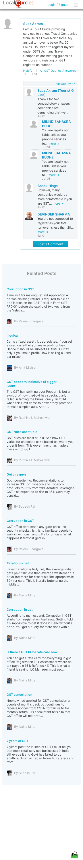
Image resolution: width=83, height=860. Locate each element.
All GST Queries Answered (58, 70)
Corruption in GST (20, 289)
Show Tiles (76, 5)
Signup (63, 4)
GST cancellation (19, 694)
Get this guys (17, 474)
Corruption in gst (20, 609)
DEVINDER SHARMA (53, 214)
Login (52, 4)
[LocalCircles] (18, 4)
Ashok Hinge (47, 186)
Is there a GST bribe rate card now (32, 652)
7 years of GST (17, 741)
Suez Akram (33, 24)
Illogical (13, 335)
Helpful (28, 70)
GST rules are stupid (22, 432)
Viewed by (65, 83)
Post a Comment (50, 244)
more (53, 143)
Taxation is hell (18, 563)
